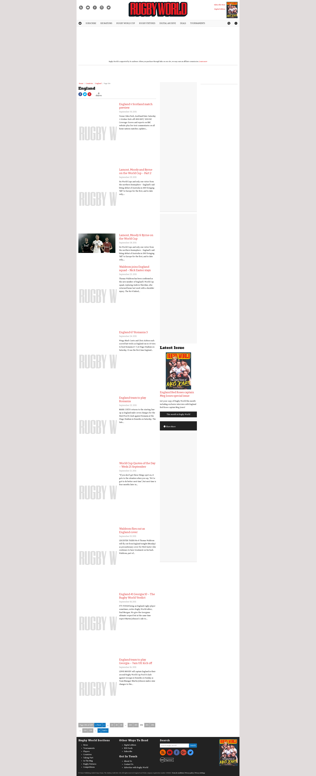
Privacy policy (189, 773)
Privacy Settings (200, 773)
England (98, 84)
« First (98, 725)
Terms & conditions (178, 773)
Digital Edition (219, 9)
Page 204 (107, 84)
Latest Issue (172, 347)
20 (117, 725)
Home (81, 84)
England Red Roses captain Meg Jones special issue (177, 394)
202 (130, 725)
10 (112, 725)
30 (121, 725)
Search (193, 745)
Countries (89, 84)
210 (85, 730)
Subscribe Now (219, 5)
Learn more (203, 62)
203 (135, 725)
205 (147, 725)
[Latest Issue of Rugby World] (232, 10)
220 (90, 730)
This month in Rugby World (178, 414)
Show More (171, 426)
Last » (104, 730)
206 (152, 725)
